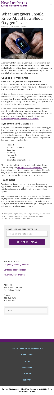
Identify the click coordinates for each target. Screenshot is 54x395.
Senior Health (45, 214)
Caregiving (8, 214)
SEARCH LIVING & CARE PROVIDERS (21, 229)
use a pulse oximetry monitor (29, 167)
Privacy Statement (10, 389)
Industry (36, 214)
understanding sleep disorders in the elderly (20, 118)
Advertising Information (14, 274)
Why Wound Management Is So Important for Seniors (24, 216)
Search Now (29, 242)
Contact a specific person (15, 269)
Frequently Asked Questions (16, 264)
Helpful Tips (27, 214)
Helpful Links (17, 214)
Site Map (25, 389)
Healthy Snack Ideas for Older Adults (17, 218)
